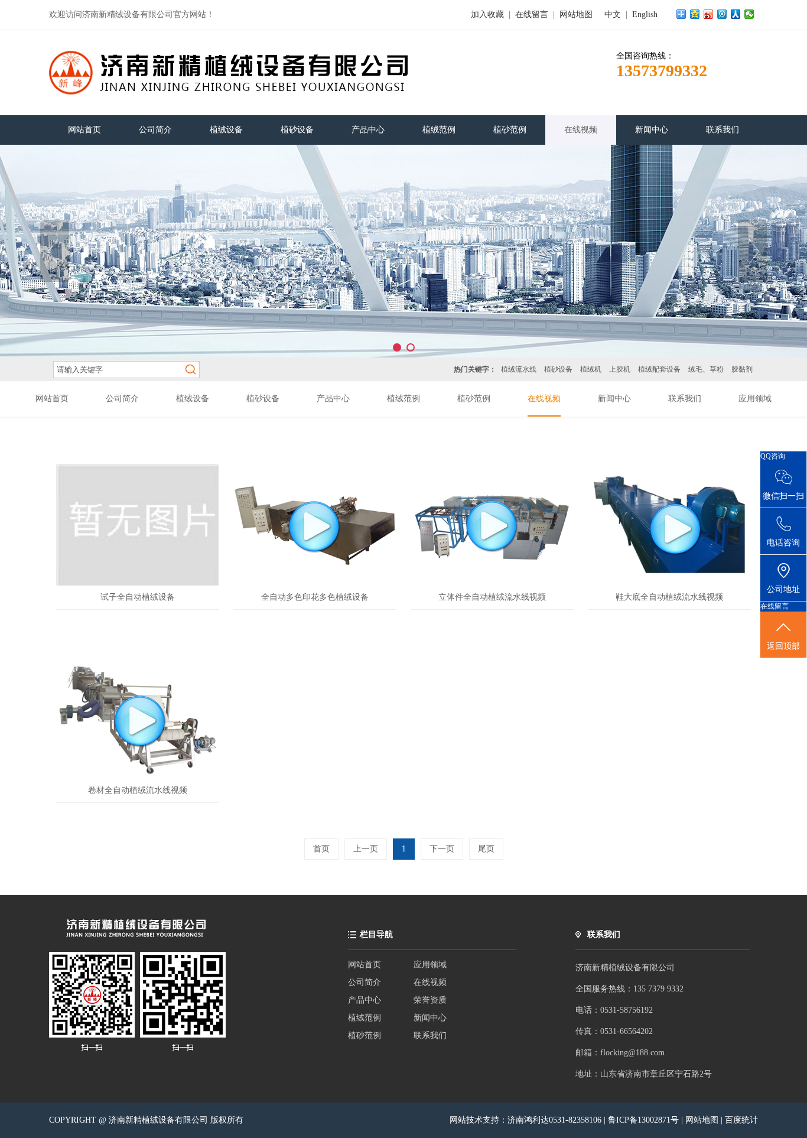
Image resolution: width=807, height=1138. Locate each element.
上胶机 (619, 369)
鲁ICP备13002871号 (644, 1120)
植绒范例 (364, 1017)
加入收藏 (487, 14)
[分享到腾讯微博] (722, 14)
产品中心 (364, 1000)
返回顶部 (783, 646)
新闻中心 (430, 1017)
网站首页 (364, 964)
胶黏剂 (742, 369)
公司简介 (364, 982)
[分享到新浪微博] (709, 14)
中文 (612, 14)
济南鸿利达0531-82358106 (554, 1120)
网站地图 (576, 14)
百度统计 (741, 1120)
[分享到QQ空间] (695, 14)
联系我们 (430, 1035)
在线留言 (531, 14)
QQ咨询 (772, 456)
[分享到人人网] (736, 14)
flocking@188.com (632, 1052)
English (645, 14)
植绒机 (590, 369)
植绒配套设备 (659, 369)
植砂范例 (364, 1035)
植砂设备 (558, 369)
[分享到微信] (749, 14)
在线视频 (430, 982)
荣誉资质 (430, 1000)
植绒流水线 (518, 369)
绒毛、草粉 (706, 369)
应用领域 (430, 964)
